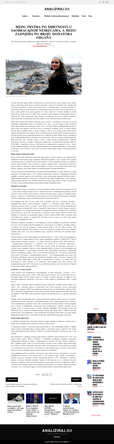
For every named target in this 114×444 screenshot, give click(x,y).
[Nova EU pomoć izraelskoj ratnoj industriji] (89, 362)
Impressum (57, 437)
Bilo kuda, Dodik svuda (21, 2)
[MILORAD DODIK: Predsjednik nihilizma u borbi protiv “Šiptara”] (53, 398)
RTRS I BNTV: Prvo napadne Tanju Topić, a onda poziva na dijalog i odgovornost (32, 411)
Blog (90, 16)
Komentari (35, 16)
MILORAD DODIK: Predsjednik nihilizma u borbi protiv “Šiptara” (52, 410)
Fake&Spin (75, 16)
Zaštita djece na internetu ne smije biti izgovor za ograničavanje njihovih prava (98, 398)
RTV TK (40, 217)
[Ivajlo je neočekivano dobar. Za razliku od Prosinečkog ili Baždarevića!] (71, 398)
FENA (57, 239)
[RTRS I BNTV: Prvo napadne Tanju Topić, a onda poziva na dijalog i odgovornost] (34, 398)
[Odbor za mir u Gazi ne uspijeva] (97, 319)
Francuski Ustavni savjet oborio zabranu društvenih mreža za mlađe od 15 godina (98, 345)
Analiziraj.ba (90, 332)
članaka (50, 248)
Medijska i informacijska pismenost (56, 16)
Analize (24, 16)
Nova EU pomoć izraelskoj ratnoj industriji (98, 364)
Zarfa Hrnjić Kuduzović (39, 46)
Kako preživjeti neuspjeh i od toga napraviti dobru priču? (15, 409)
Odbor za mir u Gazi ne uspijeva (96, 328)
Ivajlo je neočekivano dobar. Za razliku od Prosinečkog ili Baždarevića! (71, 410)
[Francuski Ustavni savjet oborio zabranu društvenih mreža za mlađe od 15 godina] (89, 338)
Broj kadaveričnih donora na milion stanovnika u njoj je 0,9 (36, 105)
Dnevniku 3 (43, 208)
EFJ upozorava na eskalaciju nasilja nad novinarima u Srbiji (98, 380)
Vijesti (84, 16)
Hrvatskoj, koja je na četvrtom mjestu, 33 (62, 107)
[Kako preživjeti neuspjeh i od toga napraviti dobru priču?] (15, 398)
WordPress (66, 441)
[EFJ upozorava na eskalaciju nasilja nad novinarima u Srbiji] (89, 376)
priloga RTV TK (70, 259)
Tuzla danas (63, 241)
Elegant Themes (54, 441)
